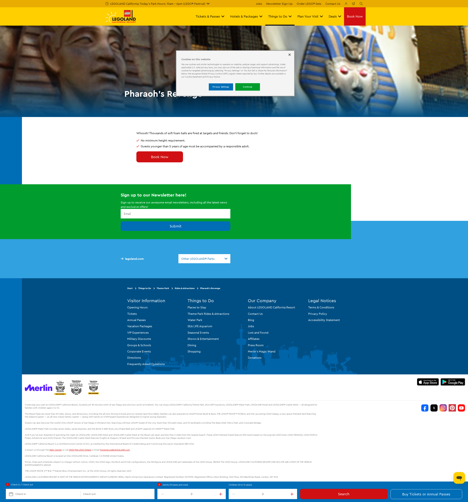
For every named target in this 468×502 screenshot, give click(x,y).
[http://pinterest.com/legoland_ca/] (452, 408)
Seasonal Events (198, 332)
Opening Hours (137, 307)
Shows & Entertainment (203, 339)
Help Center (55, 449)
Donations (254, 357)
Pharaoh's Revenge (210, 288)
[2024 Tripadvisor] (76, 387)
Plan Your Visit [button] (307, 16)
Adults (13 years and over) (175, 484)
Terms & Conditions (321, 307)
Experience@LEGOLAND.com (115, 449)
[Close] (290, 55)
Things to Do (144, 288)
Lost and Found (258, 332)
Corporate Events (139, 351)
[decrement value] (161, 494)
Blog (251, 320)
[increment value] (221, 494)
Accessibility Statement (324, 320)
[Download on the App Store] (428, 382)
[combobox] (204, 258)
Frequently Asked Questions (146, 364)
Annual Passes (136, 320)
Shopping (194, 351)
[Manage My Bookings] (346, 3)
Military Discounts (139, 339)
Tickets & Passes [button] (208, 16)
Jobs (259, 3)
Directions (134, 357)
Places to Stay (197, 307)
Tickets (132, 314)
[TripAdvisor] (93, 387)
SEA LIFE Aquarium (200, 326)
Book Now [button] (355, 16)
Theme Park (163, 288)
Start (130, 288)
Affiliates (253, 339)
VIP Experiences (138, 332)
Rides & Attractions (185, 288)
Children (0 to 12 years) (240, 484)
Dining (192, 345)
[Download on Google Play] (453, 382)
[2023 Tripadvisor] (60, 387)
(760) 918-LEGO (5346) (80, 449)
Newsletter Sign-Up (279, 3)
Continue (247, 87)
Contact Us (332, 3)
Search (343, 494)
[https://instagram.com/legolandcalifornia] (443, 408)
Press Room (256, 345)
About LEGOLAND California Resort (271, 307)
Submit (176, 226)
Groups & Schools (139, 345)
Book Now (159, 156)
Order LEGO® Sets (309, 3)
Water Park (195, 320)
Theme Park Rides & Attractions (208, 314)
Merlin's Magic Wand (261, 351)
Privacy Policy (317, 314)
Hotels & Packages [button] (244, 16)
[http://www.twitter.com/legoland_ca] (434, 408)
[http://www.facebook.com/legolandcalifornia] (425, 408)
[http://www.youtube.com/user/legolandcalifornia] (461, 408)
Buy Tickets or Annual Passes (426, 494)
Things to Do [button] (277, 16)
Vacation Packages (139, 326)
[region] (235, 73)
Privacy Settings (221, 87)
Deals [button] (333, 16)
